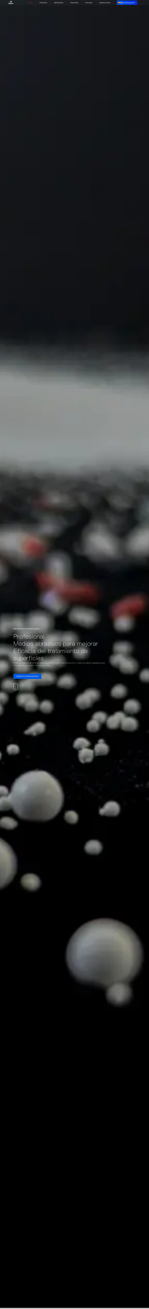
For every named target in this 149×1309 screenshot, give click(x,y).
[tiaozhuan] (15, 684)
